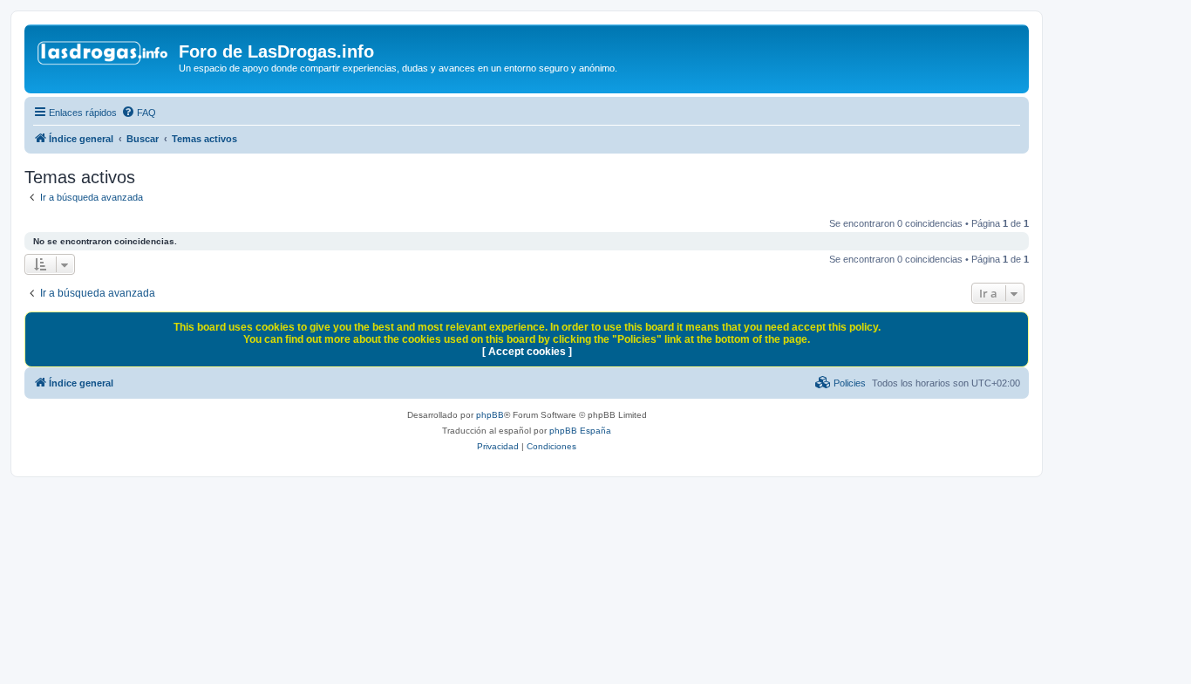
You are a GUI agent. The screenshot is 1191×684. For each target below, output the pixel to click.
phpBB (490, 415)
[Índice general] (104, 57)
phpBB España (580, 430)
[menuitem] (138, 112)
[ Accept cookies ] (527, 351)
